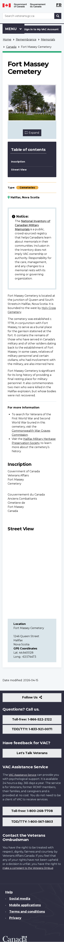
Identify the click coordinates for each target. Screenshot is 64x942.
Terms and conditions (27, 911)
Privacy (15, 918)
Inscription (18, 161)
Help (9, 892)
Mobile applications (25, 905)
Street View (19, 169)
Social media (19, 899)
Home (7, 39)
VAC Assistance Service (22, 774)
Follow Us (37, 698)
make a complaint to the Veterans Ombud (28, 868)
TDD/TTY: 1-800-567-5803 (32, 822)
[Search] (57, 16)
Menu (11, 29)
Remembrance (26, 39)
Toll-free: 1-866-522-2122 (32, 719)
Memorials (48, 39)
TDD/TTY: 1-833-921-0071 (32, 729)
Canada (11, 46)
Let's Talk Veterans (32, 753)
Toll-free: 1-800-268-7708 (32, 811)
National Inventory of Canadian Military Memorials (32, 225)
